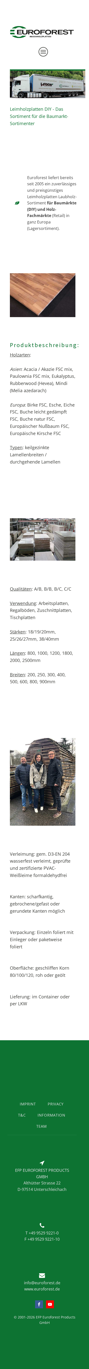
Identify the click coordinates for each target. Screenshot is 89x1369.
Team (41, 1126)
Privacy (56, 1103)
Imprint (28, 1103)
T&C (22, 1115)
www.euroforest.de (42, 1289)
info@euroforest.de (42, 1283)
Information (51, 1115)
